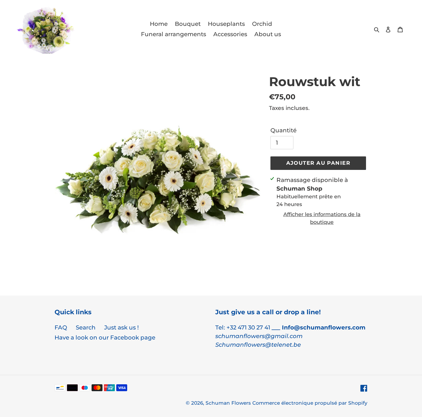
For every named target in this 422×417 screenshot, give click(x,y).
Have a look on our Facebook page (105, 337)
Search (86, 327)
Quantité (283, 130)
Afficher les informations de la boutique (322, 218)
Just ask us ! (121, 327)
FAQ (61, 327)
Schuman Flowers (229, 403)
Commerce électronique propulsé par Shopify (309, 403)
